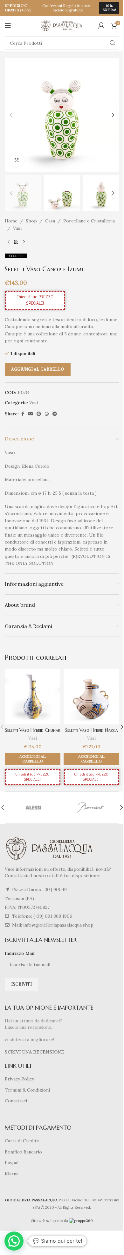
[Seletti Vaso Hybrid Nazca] (91, 696)
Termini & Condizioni (27, 1090)
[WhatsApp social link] (47, 414)
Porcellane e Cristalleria (89, 221)
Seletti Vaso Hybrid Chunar (32, 730)
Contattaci (16, 1101)
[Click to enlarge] (17, 160)
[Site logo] (62, 25)
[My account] (101, 25)
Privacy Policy (19, 1079)
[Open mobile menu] (8, 25)
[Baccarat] (90, 807)
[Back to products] (16, 242)
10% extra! (109, 7)
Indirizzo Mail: (20, 953)
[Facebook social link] (22, 414)
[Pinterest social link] (39, 414)
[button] (11, 115)
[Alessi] (33, 807)
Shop (31, 221)
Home (11, 221)
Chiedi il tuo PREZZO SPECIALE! (35, 300)
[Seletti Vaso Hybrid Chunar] (32, 696)
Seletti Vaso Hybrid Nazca (91, 730)
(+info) (25, 10)
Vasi (17, 228)
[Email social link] (30, 414)
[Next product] (24, 242)
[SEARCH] (112, 43)
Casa (50, 221)
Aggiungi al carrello (37, 369)
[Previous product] (8, 242)
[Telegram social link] (55, 414)
